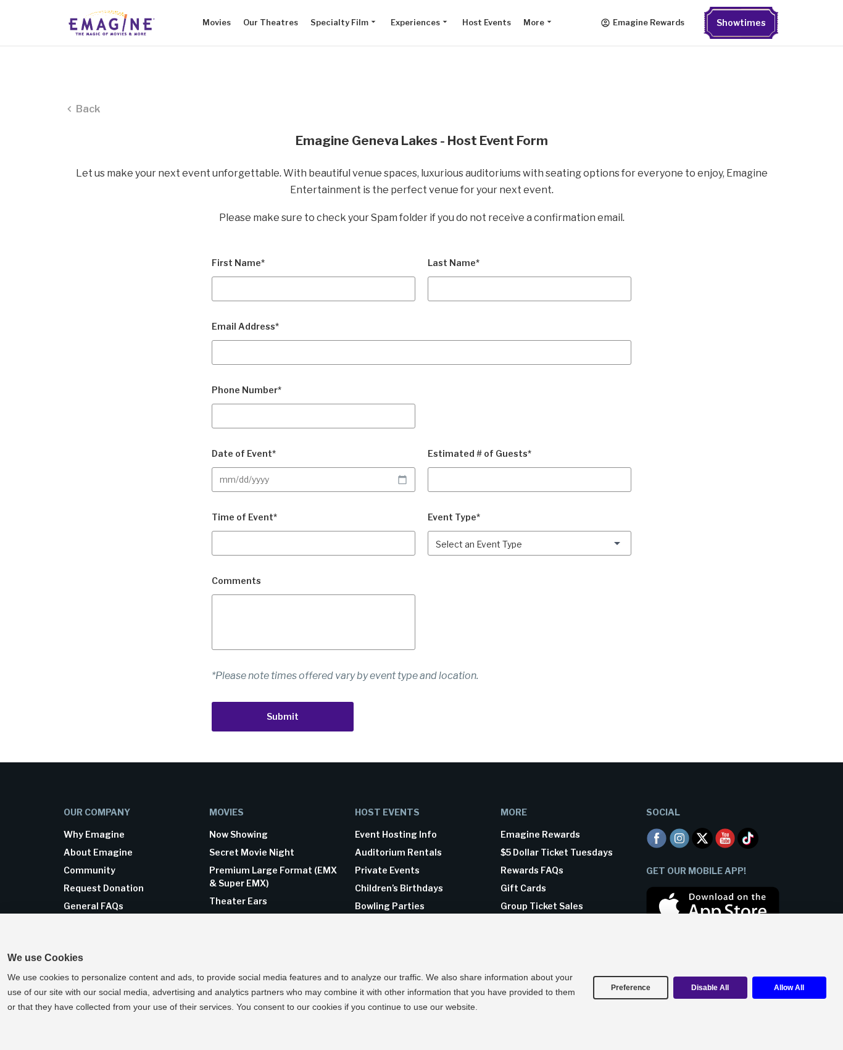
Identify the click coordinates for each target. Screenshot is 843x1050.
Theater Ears (238, 901)
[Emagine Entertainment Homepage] (110, 23)
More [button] (533, 22)
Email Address (245, 326)
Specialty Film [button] (339, 22)
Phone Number (246, 390)
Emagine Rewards (648, 22)
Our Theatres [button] (270, 22)
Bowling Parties (390, 906)
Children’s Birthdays (399, 888)
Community (89, 870)
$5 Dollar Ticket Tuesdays (556, 852)
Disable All (710, 987)
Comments (236, 580)
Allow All (789, 987)
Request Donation (104, 888)
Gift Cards (523, 888)
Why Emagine (94, 834)
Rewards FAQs (531, 870)
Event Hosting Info (396, 834)
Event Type (454, 517)
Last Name (454, 262)
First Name (238, 262)
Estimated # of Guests (479, 453)
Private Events (387, 870)
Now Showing (238, 834)
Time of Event (244, 517)
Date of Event (244, 453)
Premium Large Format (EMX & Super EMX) (273, 876)
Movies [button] (216, 22)
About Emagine (98, 852)
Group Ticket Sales (541, 906)
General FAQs (93, 906)
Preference (630, 987)
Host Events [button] (486, 22)
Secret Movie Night (251, 852)
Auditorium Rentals (398, 852)
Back (88, 109)
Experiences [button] (415, 22)
